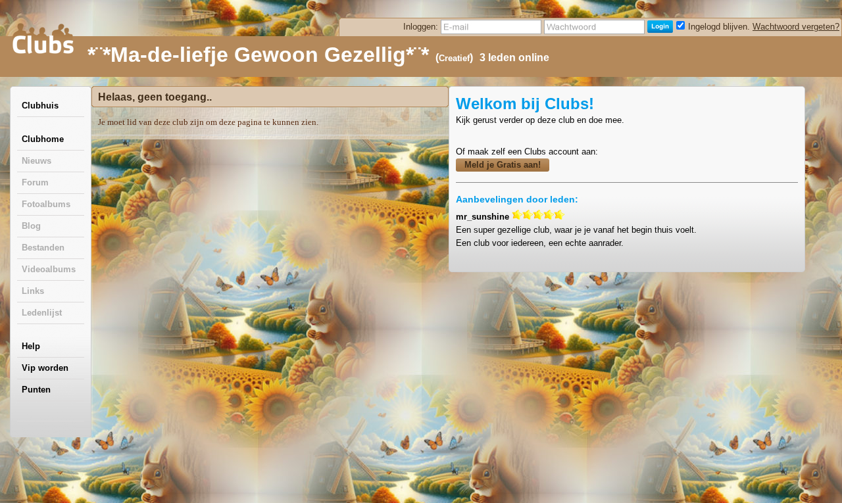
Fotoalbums (46, 204)
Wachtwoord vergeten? (796, 27)
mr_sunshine (482, 217)
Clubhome (43, 139)
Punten (36, 390)
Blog (31, 226)
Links (33, 291)
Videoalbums (49, 269)
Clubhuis (40, 105)
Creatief (454, 58)
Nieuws (36, 161)
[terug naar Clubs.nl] (43, 39)
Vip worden (45, 368)
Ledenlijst (42, 313)
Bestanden (43, 247)
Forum (35, 182)
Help (31, 346)
